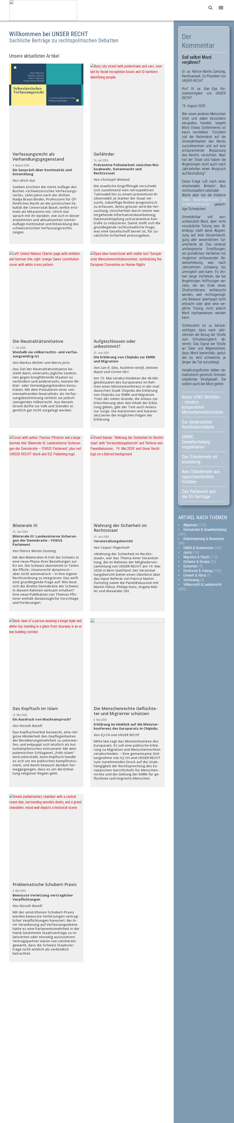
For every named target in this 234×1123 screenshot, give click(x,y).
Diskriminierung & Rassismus (203, 539)
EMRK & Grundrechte (198, 548)
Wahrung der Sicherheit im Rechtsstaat (120, 528)
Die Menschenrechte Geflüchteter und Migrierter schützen (125, 711)
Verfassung (191, 580)
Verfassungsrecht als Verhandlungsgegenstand (38, 156)
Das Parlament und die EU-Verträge (198, 494)
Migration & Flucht (196, 557)
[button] (221, 7)
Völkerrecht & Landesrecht (202, 584)
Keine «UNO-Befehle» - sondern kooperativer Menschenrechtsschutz (202, 404)
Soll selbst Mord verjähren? (196, 59)
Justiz (187, 552)
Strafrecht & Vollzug (197, 571)
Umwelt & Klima (194, 575)
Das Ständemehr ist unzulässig (199, 459)
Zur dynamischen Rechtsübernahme (198, 424)
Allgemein (190, 525)
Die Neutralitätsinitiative (38, 341)
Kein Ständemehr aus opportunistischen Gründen (201, 476)
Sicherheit (190, 566)
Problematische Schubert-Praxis (45, 884)
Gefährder (104, 154)
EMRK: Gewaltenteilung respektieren (196, 442)
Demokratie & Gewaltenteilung (204, 529)
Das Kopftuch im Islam (35, 708)
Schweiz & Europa (196, 561)
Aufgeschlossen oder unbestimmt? (115, 343)
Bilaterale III (25, 525)
